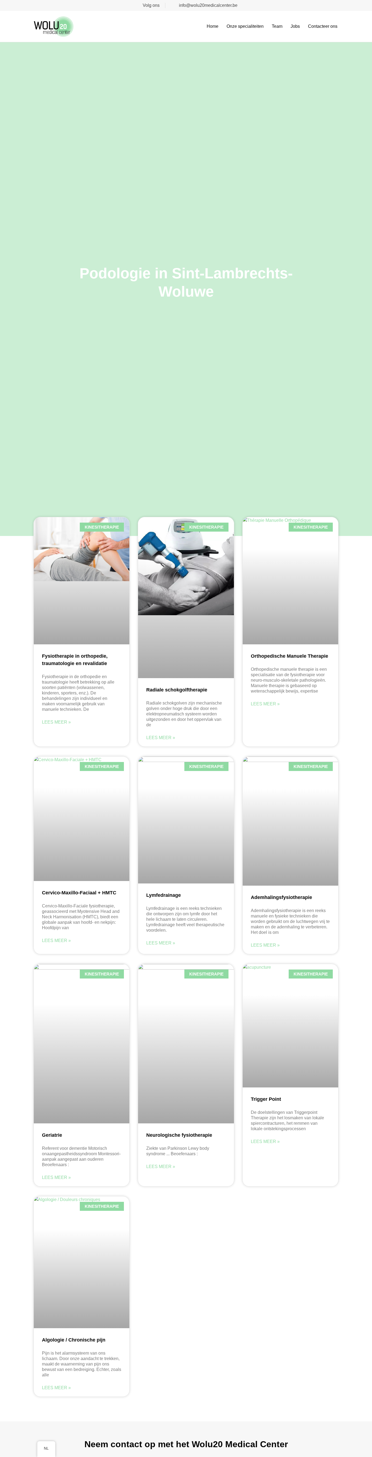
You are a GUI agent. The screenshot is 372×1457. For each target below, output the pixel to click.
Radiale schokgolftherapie (176, 690)
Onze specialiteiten (245, 26)
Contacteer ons (322, 26)
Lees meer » (56, 722)
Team (277, 26)
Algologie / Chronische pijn (73, 1340)
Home (212, 26)
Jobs (295, 26)
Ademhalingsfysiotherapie (281, 897)
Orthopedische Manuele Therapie (289, 656)
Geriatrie (52, 1135)
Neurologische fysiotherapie (179, 1135)
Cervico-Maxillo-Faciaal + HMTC (79, 892)
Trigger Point (266, 1099)
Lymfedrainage (163, 895)
